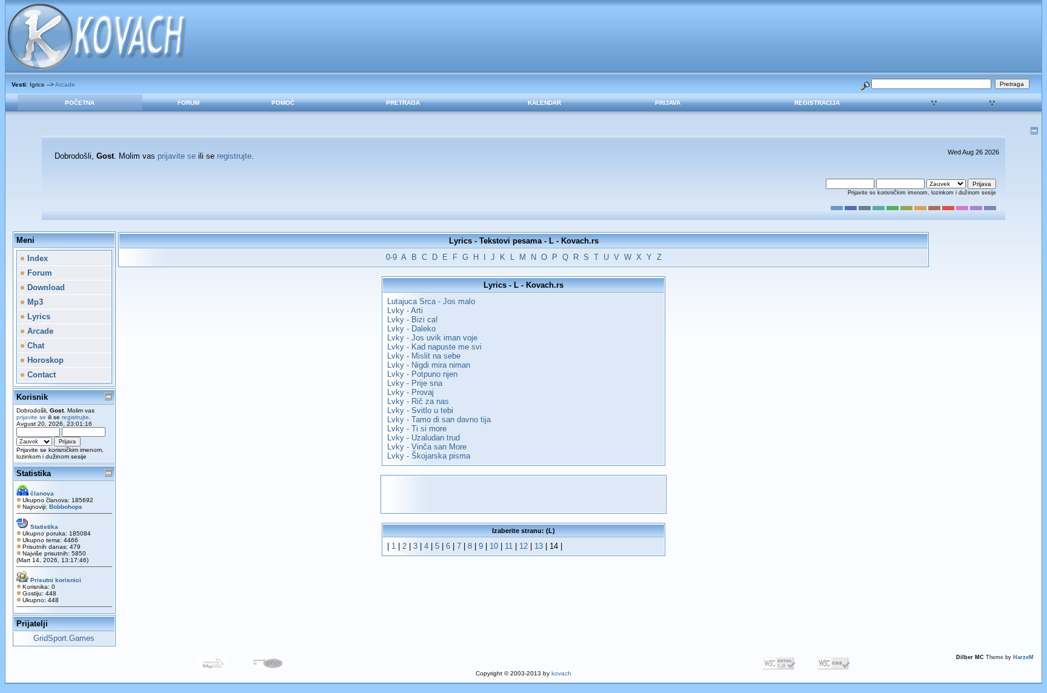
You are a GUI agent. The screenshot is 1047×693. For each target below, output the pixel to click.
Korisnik (32, 397)
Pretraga (403, 102)
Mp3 (34, 302)
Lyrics (37, 316)
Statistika (33, 473)
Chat (34, 345)
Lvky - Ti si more (417, 428)
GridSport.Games (64, 638)
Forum (188, 102)
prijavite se (177, 156)
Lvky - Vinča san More (427, 446)
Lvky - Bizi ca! (412, 319)
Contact (40, 374)
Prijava (667, 102)
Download (45, 287)
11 (509, 546)
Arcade (65, 84)
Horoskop (44, 360)
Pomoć (282, 102)
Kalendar (544, 102)
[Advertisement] (523, 494)
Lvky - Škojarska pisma (428, 455)
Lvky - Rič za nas (418, 401)
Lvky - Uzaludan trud (423, 437)
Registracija (817, 102)
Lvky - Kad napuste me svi (434, 346)
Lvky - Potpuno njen (422, 374)
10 (494, 546)
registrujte (234, 156)
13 (538, 546)
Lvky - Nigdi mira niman (428, 365)
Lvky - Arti (405, 310)
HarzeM (1023, 657)
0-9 (391, 257)
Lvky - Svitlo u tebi (420, 410)
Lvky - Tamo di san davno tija (439, 419)
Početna (80, 102)
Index (36, 258)
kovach (561, 673)
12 (523, 546)
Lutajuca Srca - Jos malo (431, 301)
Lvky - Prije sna (414, 383)
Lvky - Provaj (410, 392)
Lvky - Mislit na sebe (423, 355)
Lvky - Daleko (411, 328)
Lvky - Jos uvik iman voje (432, 337)
